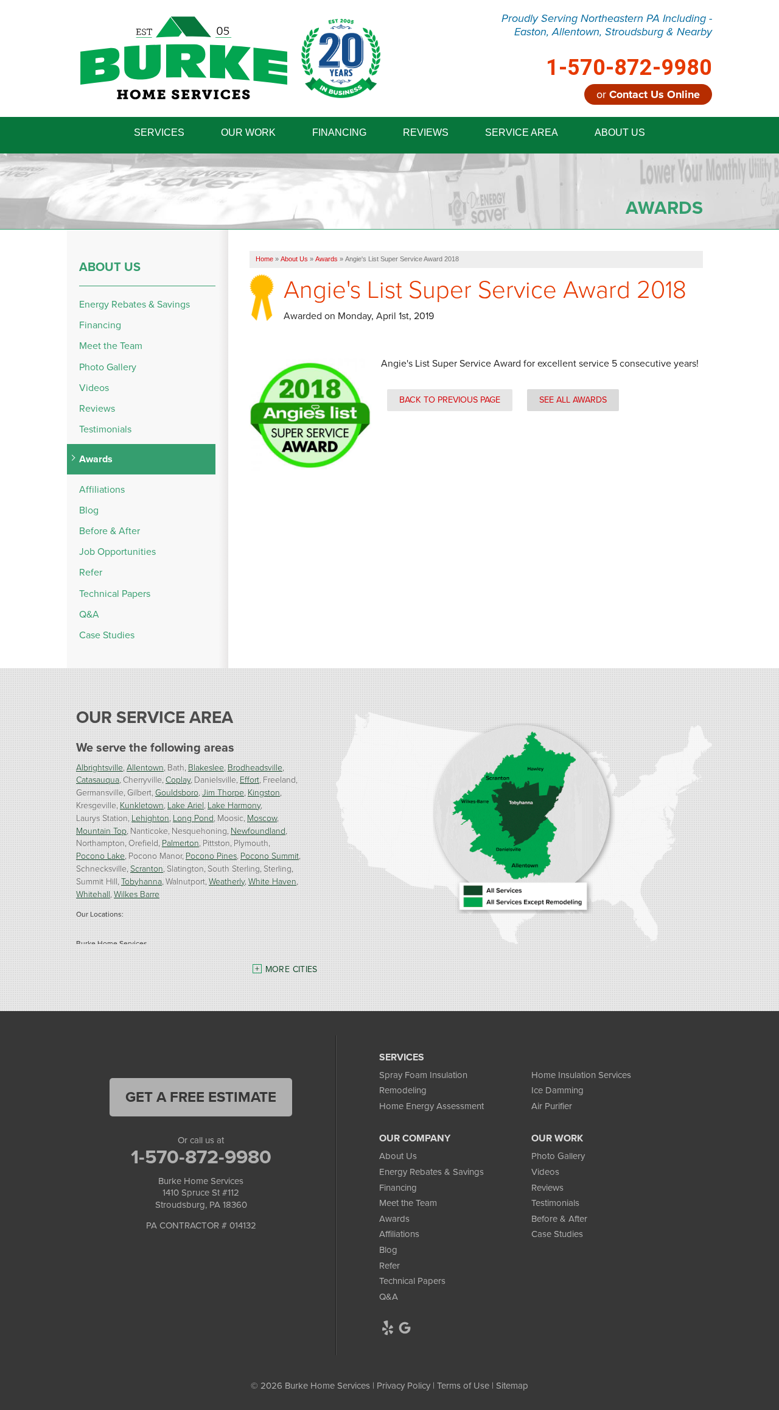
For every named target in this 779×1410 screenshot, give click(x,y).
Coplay (178, 779)
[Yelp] (387, 1327)
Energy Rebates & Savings (134, 304)
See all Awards (573, 399)
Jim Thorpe (223, 792)
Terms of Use (463, 1385)
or (648, 94)
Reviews (97, 408)
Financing (100, 325)
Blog (89, 510)
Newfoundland (258, 830)
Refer (90, 572)
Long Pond (193, 817)
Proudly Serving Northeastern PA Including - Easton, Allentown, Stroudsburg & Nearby (606, 25)
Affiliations (102, 489)
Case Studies (106, 635)
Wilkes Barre (136, 894)
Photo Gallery (107, 367)
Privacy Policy (403, 1385)
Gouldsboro (176, 792)
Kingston (264, 792)
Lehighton (150, 817)
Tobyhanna (141, 881)
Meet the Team (110, 345)
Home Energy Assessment (431, 1106)
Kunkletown (142, 805)
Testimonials (105, 429)
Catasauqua (97, 779)
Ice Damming (557, 1090)
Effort (249, 779)
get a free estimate (200, 1097)
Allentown (145, 767)
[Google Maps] (404, 1327)
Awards (96, 459)
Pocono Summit (269, 855)
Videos (94, 387)
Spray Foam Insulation (423, 1075)
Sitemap (512, 1385)
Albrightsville (99, 767)
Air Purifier (551, 1106)
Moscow (262, 817)
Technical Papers (114, 593)
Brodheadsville (255, 767)
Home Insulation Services (581, 1075)
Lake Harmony (234, 805)
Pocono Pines (211, 855)
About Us (110, 266)
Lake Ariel (185, 805)
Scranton (146, 868)
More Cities (291, 969)
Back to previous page (449, 399)
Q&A (89, 614)
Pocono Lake (100, 855)
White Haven (272, 881)
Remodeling (403, 1090)
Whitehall (93, 894)
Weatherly (227, 881)
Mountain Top (101, 830)
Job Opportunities (117, 551)
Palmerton (180, 842)
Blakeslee (206, 767)
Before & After (109, 531)
